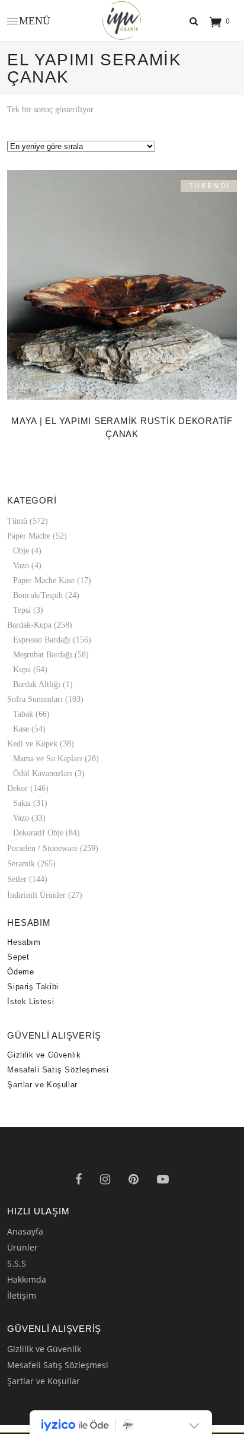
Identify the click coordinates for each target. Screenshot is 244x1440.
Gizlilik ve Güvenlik (44, 1070)
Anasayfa (25, 1247)
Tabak (23, 730)
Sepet (18, 973)
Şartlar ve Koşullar (42, 1100)
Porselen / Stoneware (42, 864)
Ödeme (20, 987)
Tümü (17, 537)
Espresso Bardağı (41, 655)
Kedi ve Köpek (32, 759)
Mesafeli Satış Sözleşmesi (57, 1085)
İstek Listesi (30, 1017)
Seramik (21, 879)
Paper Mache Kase (44, 596)
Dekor (17, 804)
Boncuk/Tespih (38, 611)
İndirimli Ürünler (36, 911)
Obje (21, 566)
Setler (17, 895)
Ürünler (22, 1263)
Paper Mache (28, 551)
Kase (21, 744)
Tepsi (22, 626)
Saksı (22, 819)
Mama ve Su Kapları (47, 774)
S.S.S (16, 1279)
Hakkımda (26, 1295)
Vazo (21, 581)
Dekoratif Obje (38, 848)
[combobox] (121, 155)
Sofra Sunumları (35, 715)
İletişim (21, 1311)
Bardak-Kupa (29, 641)
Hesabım (23, 958)
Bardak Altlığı (36, 700)
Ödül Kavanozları (42, 789)
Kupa (22, 685)
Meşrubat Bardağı (42, 670)
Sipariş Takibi (32, 1002)
